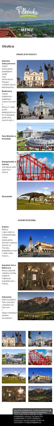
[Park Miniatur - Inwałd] (14, 357)
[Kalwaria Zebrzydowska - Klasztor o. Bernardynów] (14, 339)
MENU (27, 29)
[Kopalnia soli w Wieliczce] (14, 394)
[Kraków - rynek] (40, 376)
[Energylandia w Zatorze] (40, 357)
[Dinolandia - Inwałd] (14, 376)
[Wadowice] (40, 339)
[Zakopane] (40, 394)
